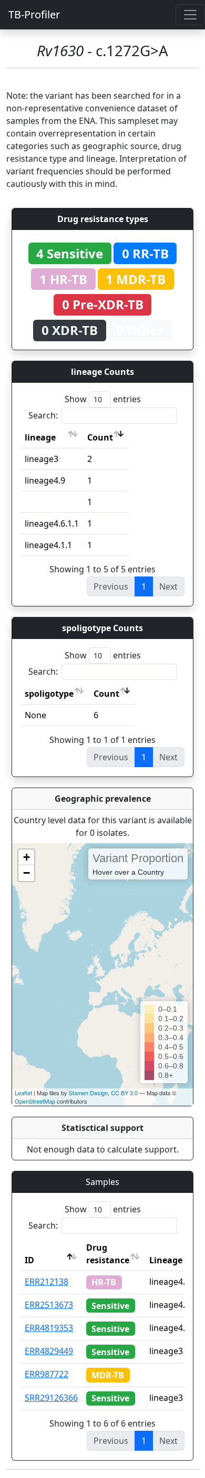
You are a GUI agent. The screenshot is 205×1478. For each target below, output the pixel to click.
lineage (40, 437)
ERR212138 (46, 1281)
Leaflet (23, 1092)
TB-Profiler (34, 14)
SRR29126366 (51, 1397)
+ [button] (26, 857)
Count (100, 437)
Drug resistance (107, 1254)
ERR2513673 (49, 1305)
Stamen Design (88, 1092)
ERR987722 (46, 1374)
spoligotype (49, 693)
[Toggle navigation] (190, 14)
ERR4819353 (49, 1328)
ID (29, 1260)
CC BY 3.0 (124, 1092)
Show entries (103, 399)
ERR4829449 (49, 1351)
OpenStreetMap (35, 1101)
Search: (43, 415)
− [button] (26, 872)
